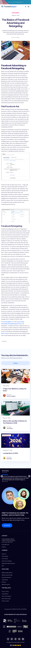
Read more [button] (5, 481)
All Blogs (15, 363)
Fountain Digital (7, 321)
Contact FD (7, 525)
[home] (8, 7)
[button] (28, 7)
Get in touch (4, 333)
